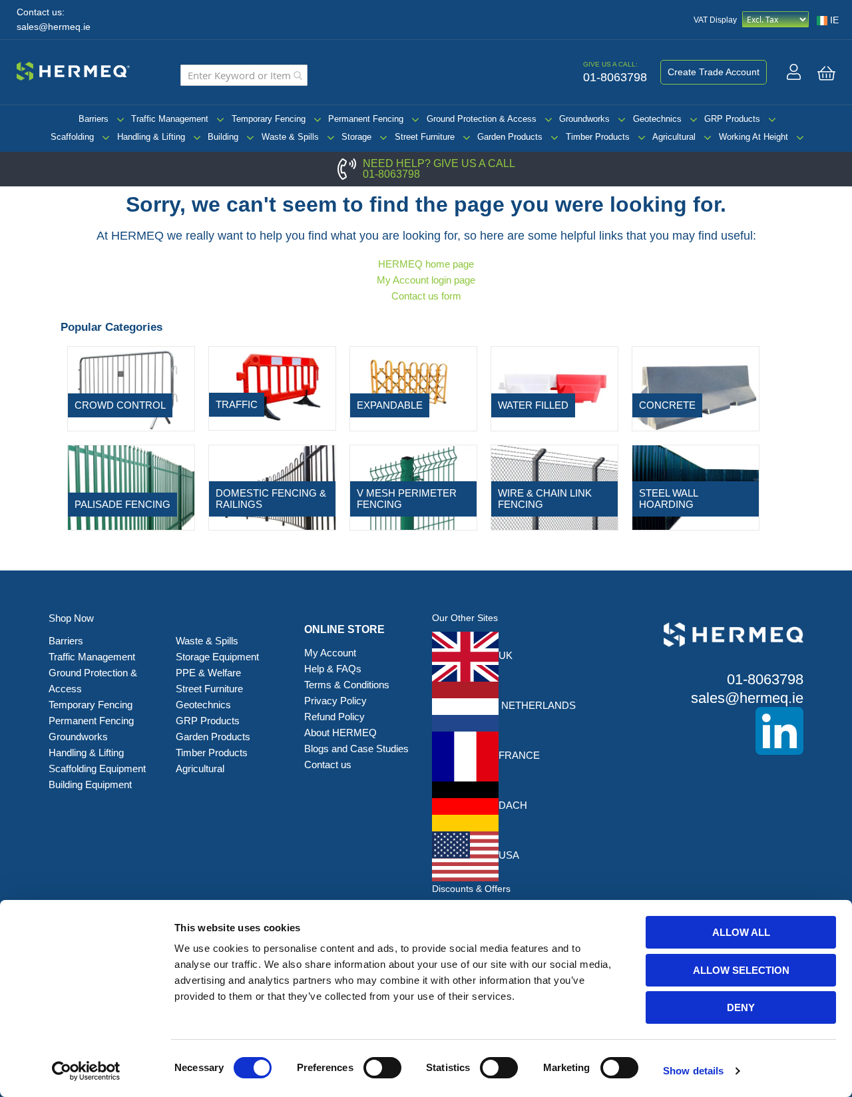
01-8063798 (391, 174)
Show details (693, 1070)
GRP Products (732, 119)
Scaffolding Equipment (97, 768)
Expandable (390, 405)
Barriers (93, 119)
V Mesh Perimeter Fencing (407, 498)
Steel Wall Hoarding (668, 498)
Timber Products (598, 137)
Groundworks (584, 119)
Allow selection (741, 970)
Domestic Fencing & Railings (271, 498)
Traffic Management (169, 119)
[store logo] (73, 69)
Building (223, 137)
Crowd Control (120, 405)
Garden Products (509, 137)
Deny (741, 1007)
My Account (330, 652)
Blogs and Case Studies (356, 748)
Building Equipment (91, 784)
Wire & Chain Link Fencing (545, 498)
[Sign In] (794, 72)
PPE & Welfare (208, 672)
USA (509, 855)
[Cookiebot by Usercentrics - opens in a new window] (86, 1071)
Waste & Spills (290, 137)
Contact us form (426, 296)
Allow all (741, 932)
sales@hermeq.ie (54, 27)
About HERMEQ (340, 732)
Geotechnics (657, 119)
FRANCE (519, 755)
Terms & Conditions (346, 684)
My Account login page (426, 280)
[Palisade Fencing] (131, 487)
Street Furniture (425, 137)
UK (506, 655)
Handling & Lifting (151, 137)
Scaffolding (72, 137)
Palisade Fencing (122, 504)
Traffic (237, 404)
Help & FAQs (332, 668)
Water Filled (533, 405)
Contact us (327, 764)
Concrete (667, 405)
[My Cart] (826, 73)
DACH (513, 805)
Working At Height (753, 137)
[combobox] (244, 75)
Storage (356, 137)
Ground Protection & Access (481, 119)
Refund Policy (334, 716)
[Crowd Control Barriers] (131, 387)
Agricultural (674, 137)
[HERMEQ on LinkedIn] (713, 731)
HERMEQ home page (426, 264)
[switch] (382, 1069)
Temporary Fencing (269, 119)
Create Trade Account (713, 72)
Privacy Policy (335, 700)
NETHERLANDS (537, 705)
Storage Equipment (219, 656)
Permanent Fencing (365, 119)
